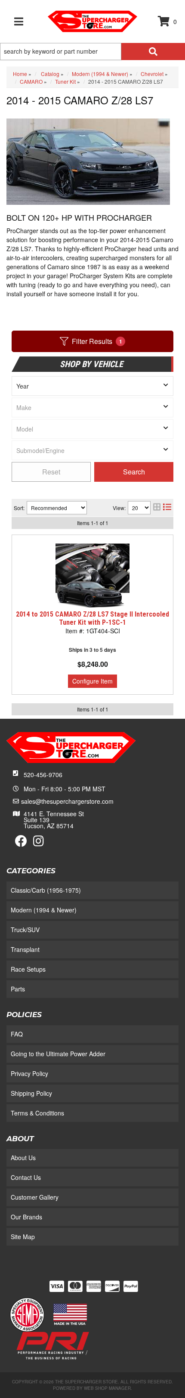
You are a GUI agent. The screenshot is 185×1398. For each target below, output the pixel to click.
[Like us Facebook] (21, 843)
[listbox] (92, 386)
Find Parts (133, 472)
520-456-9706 (43, 774)
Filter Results (97, 341)
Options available (92, 681)
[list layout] (167, 507)
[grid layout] (157, 507)
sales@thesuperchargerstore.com (67, 801)
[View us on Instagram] (38, 843)
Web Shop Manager (107, 1388)
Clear (51, 472)
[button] (92, 51)
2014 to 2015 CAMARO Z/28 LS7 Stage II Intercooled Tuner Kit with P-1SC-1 (92, 618)
